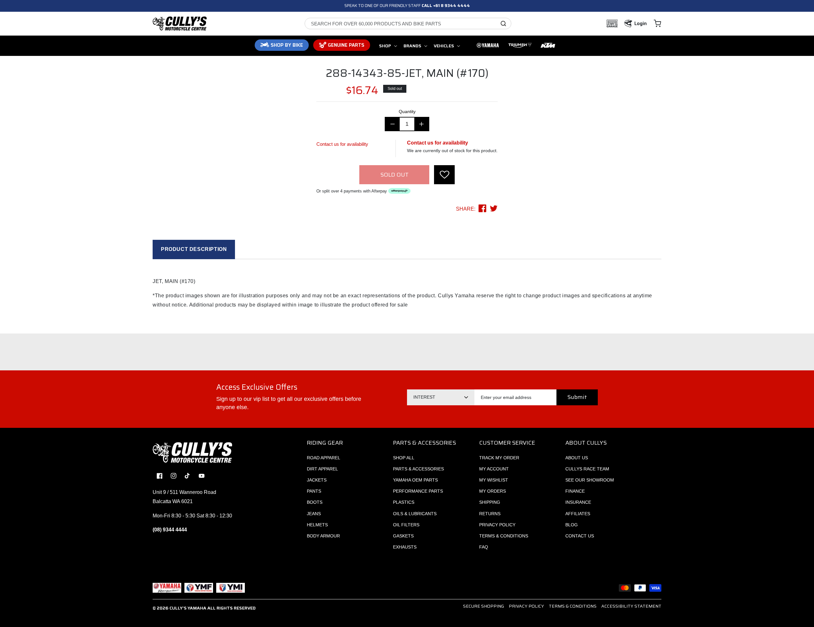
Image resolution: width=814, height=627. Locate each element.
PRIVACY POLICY (497, 524)
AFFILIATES (577, 513)
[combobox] (408, 23)
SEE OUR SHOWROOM (589, 479)
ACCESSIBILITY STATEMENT (631, 606)
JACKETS (317, 479)
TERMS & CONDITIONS (503, 535)
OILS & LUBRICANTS (415, 513)
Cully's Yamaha (187, 607)
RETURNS (489, 513)
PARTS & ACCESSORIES (418, 468)
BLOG (571, 524)
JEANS (314, 513)
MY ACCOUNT (494, 468)
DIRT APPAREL (322, 468)
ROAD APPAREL (323, 457)
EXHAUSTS (405, 546)
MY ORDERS (492, 491)
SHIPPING (489, 502)
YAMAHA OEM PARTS (415, 479)
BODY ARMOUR (323, 535)
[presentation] (444, 174)
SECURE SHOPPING (483, 606)
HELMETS (317, 524)
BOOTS (314, 502)
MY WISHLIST (493, 479)
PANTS (314, 491)
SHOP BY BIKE (287, 45)
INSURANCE (578, 502)
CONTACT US (579, 535)
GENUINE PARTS (346, 45)
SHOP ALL (403, 457)
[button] (657, 23)
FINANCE (575, 491)
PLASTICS (403, 502)
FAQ (483, 546)
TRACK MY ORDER (499, 457)
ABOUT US (576, 457)
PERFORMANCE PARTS (418, 491)
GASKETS (403, 535)
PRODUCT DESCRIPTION (194, 249)
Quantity (407, 111)
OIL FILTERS (406, 524)
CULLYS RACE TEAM (587, 468)
